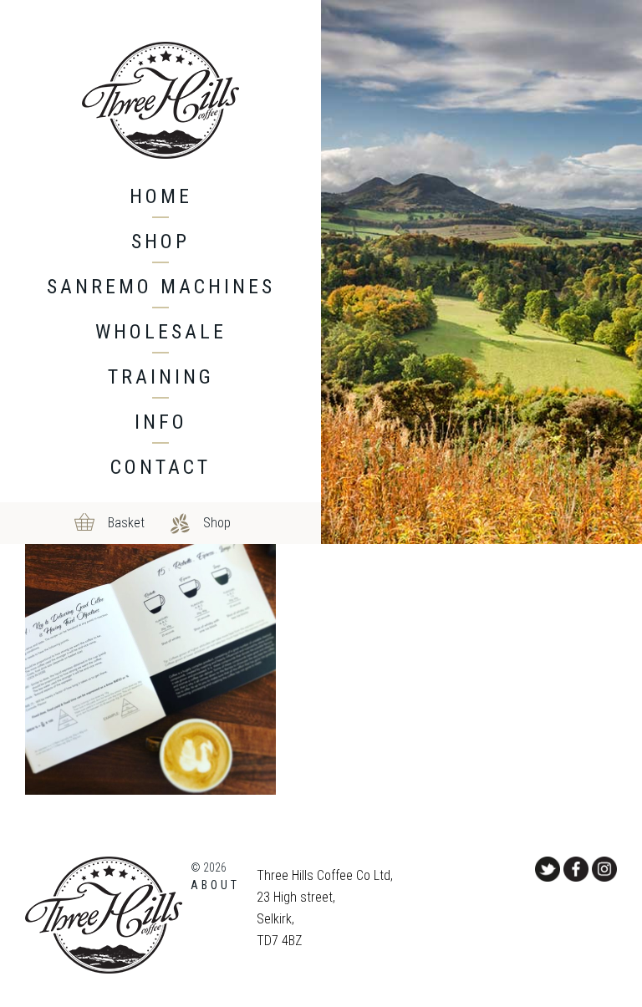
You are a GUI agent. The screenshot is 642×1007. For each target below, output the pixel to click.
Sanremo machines (161, 287)
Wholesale (161, 332)
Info (161, 422)
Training (161, 377)
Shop (160, 241)
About (215, 885)
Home (161, 196)
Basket (126, 523)
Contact (160, 467)
